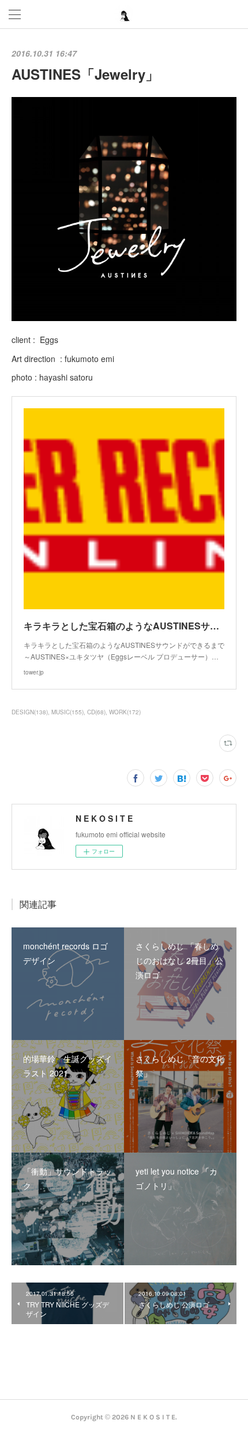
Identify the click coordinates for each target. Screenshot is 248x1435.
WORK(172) (125, 712)
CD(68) (96, 712)
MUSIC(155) (67, 712)
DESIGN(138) (30, 712)
